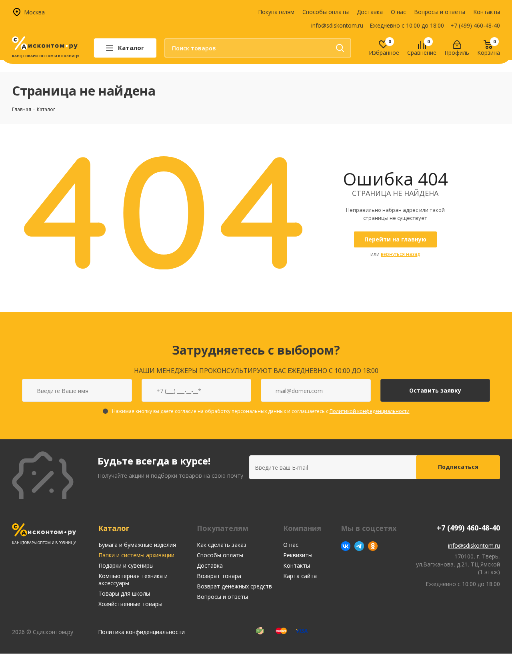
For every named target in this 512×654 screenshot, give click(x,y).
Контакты (486, 12)
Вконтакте (345, 546)
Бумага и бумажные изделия (137, 544)
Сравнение (421, 53)
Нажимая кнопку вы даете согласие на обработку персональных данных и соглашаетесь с (261, 411)
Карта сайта (300, 576)
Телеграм (359, 546)
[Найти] (340, 48)
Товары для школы (124, 593)
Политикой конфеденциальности (370, 411)
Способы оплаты (325, 12)
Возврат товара (219, 576)
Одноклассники (373, 546)
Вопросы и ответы (439, 12)
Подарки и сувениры (126, 565)
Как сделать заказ (221, 544)
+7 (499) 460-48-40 (475, 25)
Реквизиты (297, 555)
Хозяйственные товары (130, 604)
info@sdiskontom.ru (337, 25)
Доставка (370, 12)
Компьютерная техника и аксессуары (133, 579)
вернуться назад (400, 254)
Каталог (114, 528)
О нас (398, 12)
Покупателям (276, 12)
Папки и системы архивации (136, 555)
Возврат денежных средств (234, 586)
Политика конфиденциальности (141, 632)
